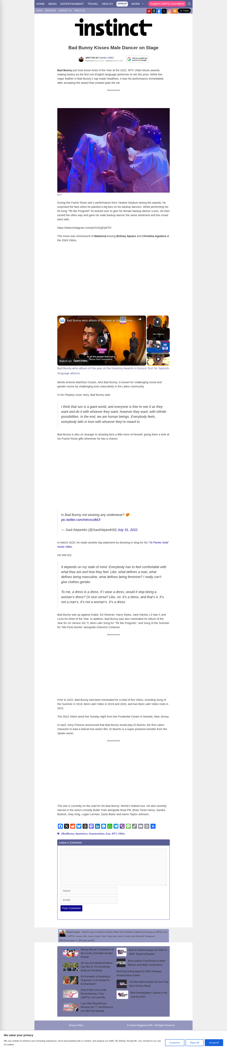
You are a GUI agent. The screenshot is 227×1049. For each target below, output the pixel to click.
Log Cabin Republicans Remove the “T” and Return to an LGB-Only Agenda (97, 1004)
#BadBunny (67, 831)
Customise (175, 1042)
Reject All (194, 1042)
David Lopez (106, 58)
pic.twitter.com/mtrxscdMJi (80, 517)
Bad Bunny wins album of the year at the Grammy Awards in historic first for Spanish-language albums (101, 318)
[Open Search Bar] (189, 4)
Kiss (108, 831)
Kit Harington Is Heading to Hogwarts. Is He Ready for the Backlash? (95, 978)
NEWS (52, 3)
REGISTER (50, 10)
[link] (62, 318)
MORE (136, 3)
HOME (40, 3)
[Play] (158, 344)
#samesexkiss (97, 831)
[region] (113, 1040)
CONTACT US (65, 10)
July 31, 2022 (127, 527)
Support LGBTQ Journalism (167, 3)
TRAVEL (93, 3)
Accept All (214, 1042)
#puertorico (81, 831)
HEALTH (107, 3)
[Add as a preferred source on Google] (137, 59)
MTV (114, 831)
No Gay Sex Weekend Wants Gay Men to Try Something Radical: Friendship (97, 964)
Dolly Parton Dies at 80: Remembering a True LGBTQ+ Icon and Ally (94, 991)
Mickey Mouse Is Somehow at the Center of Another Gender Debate (97, 951)
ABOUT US (80, 10)
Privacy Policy (76, 1022)
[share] (140, 316)
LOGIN (39, 10)
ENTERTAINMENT (72, 3)
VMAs (121, 831)
